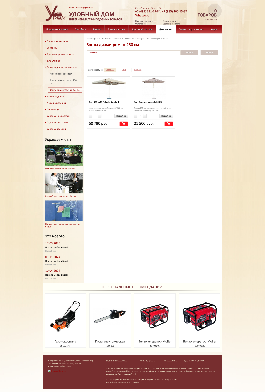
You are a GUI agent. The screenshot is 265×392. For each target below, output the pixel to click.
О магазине (140, 24)
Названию (110, 70)
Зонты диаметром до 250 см (63, 82)
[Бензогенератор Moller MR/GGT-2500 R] (155, 316)
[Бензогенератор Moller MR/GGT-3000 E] (200, 316)
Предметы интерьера (57, 29)
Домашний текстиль (142, 29)
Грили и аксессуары (57, 41)
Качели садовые (55, 96)
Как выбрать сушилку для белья (60, 196)
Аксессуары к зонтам (61, 74)
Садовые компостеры (58, 116)
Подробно (121, 116)
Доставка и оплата (171, 24)
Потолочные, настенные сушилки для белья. (63, 225)
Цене (124, 70)
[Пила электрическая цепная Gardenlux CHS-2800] (110, 316)
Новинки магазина (144, 21)
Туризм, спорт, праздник (191, 29)
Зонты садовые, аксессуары (62, 67)
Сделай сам (80, 29)
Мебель (97, 29)
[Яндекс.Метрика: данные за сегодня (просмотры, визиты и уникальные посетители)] (57, 371)
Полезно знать (169, 21)
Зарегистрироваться (84, 8)
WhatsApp (142, 15)
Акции (214, 29)
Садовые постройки (57, 122)
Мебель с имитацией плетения (60, 168)
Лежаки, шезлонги (57, 103)
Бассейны (52, 48)
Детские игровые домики (60, 54)
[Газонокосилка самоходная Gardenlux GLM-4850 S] (65, 316)
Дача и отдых (165, 29)
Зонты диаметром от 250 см (65, 90)
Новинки (137, 70)
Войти (71, 8)
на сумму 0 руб (207, 14)
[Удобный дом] (55, 21)
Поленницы (53, 109)
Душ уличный (54, 61)
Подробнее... (51, 251)
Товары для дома (116, 29)
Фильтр (209, 52)
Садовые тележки (56, 129)
